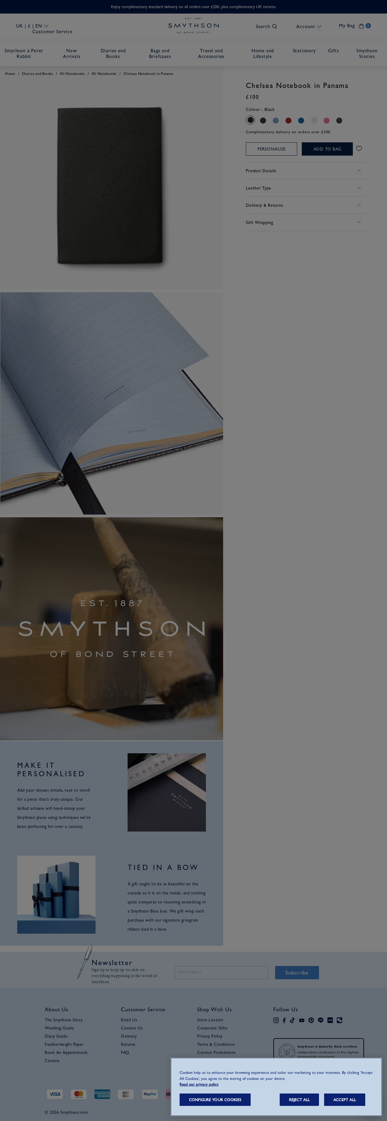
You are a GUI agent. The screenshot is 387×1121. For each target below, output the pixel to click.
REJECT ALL (299, 1099)
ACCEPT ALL (344, 1099)
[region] (276, 1087)
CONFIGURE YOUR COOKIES (215, 1099)
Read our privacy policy (199, 1084)
